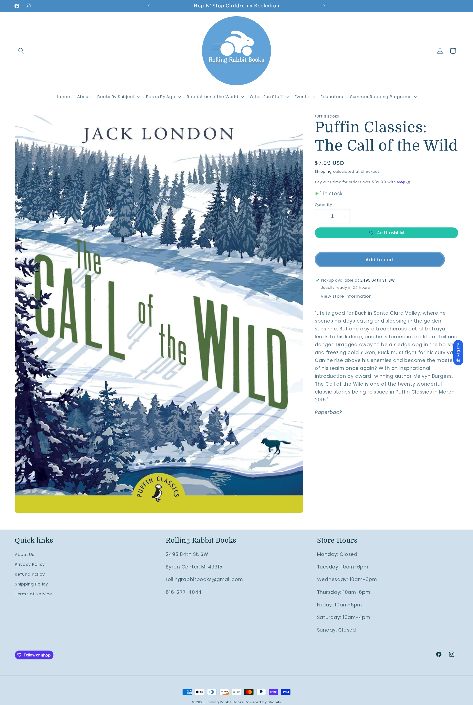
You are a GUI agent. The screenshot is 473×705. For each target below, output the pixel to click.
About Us (24, 554)
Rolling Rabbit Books (225, 702)
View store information (346, 296)
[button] (21, 50)
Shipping (323, 171)
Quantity (323, 204)
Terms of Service (33, 594)
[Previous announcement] (148, 6)
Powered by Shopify (263, 702)
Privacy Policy (30, 564)
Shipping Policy (31, 584)
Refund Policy (30, 574)
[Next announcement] (324, 6)
